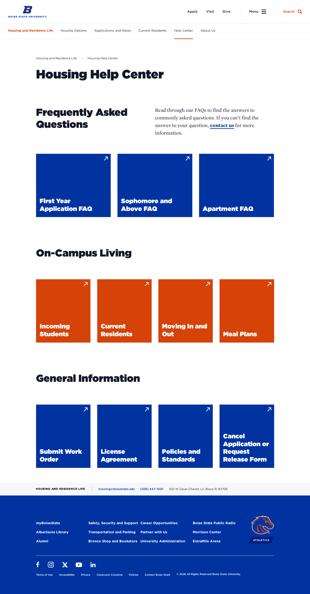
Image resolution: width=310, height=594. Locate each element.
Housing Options (74, 30)
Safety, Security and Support (113, 523)
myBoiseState (48, 523)
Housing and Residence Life (30, 30)
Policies (133, 574)
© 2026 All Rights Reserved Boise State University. (209, 574)
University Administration (162, 541)
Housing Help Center (103, 58)
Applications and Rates (112, 30)
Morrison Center (207, 532)
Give (226, 11)
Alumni (42, 541)
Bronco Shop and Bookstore (112, 541)
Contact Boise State (157, 574)
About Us (208, 30)
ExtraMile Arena (206, 541)
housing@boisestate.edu (116, 489)
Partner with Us (153, 532)
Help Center (183, 30)
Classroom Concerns (110, 574)
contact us (222, 125)
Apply (192, 11)
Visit (210, 11)
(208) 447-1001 (151, 489)
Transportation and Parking (112, 532)
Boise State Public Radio (214, 523)
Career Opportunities (159, 523)
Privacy (85, 574)
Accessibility (67, 574)
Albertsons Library (52, 532)
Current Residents (153, 30)
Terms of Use (44, 574)
